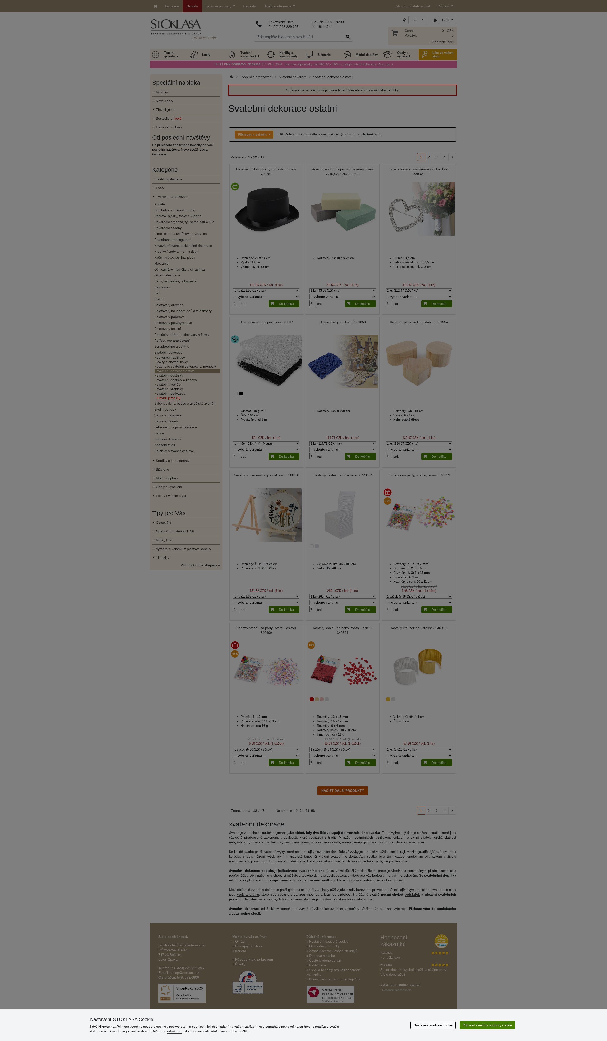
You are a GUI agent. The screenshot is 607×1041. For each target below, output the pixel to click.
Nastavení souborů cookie (433, 1025)
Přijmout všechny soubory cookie (487, 1025)
